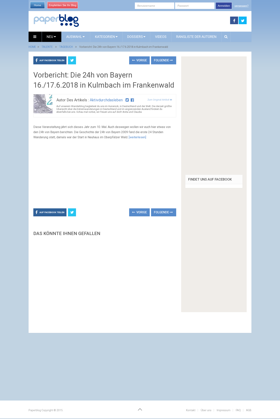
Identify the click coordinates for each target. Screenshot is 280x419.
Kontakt (190, 410)
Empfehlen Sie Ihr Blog (62, 5)
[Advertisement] (154, 20)
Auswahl (74, 37)
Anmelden (224, 5)
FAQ (238, 410)
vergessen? (241, 5)
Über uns (206, 410)
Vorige (141, 60)
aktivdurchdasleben (106, 100)
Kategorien (105, 37)
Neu (50, 37)
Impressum (223, 410)
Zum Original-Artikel (158, 99)
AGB (248, 410)
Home (37, 5)
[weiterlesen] (137, 137)
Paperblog (35, 410)
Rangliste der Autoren (196, 37)
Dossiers (135, 37)
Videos (160, 37)
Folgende (162, 60)
